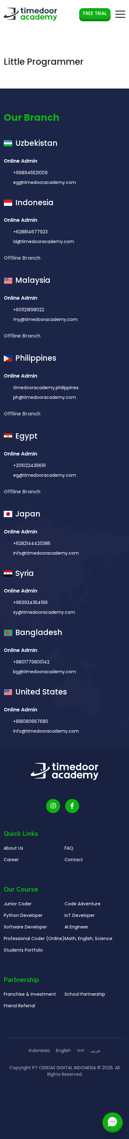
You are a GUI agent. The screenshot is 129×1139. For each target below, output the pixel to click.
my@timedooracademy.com (45, 319)
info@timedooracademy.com (46, 553)
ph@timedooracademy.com (44, 397)
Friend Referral (19, 1006)
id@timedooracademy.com (43, 241)
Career (11, 860)
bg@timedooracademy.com (44, 672)
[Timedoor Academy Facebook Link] (72, 806)
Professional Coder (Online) (34, 938)
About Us (13, 848)
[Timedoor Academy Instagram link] (53, 806)
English (63, 1050)
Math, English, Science (88, 938)
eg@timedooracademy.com (44, 182)
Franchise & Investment (30, 994)
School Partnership (84, 994)
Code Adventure (82, 904)
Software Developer (25, 927)
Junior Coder (18, 904)
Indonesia (39, 1050)
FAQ (68, 848)
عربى (95, 1050)
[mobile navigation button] (120, 14)
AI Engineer (76, 927)
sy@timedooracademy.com (44, 612)
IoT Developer (79, 915)
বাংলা (80, 1050)
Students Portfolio (23, 950)
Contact (73, 860)
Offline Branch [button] (23, 258)
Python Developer (23, 915)
